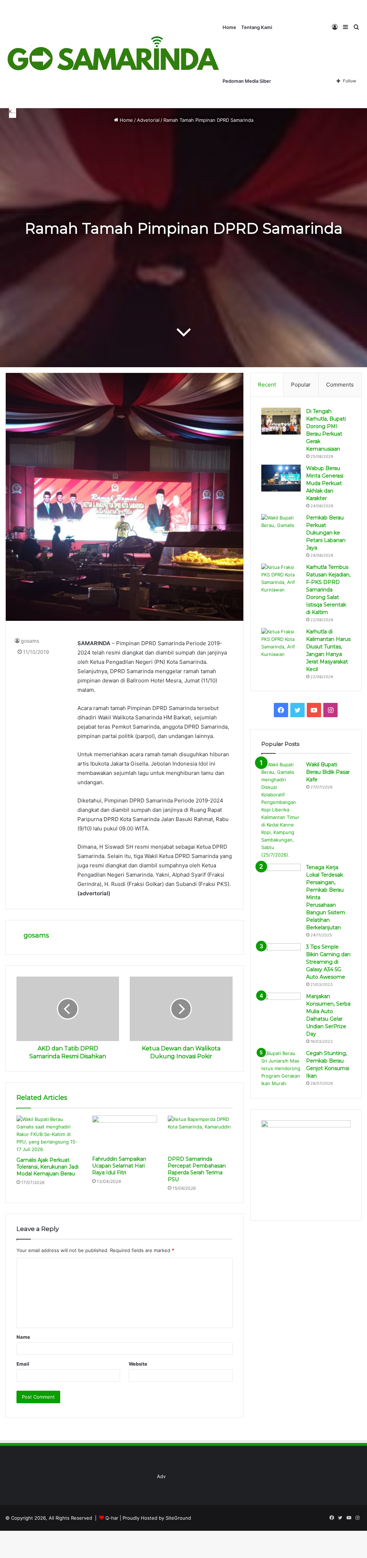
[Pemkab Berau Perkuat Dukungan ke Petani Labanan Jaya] (281, 527)
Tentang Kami (256, 27)
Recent (267, 384)
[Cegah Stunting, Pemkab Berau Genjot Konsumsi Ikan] (281, 1068)
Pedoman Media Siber (247, 81)
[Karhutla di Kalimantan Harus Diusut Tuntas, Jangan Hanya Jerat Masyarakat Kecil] (281, 643)
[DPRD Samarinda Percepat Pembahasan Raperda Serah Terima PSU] (200, 1134)
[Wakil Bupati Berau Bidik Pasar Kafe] (281, 810)
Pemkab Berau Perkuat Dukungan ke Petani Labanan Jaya (325, 532)
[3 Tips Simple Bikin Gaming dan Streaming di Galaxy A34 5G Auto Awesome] (281, 956)
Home (229, 27)
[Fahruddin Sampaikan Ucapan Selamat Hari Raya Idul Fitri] (124, 1134)
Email (22, 1364)
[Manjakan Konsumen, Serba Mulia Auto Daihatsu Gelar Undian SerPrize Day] (281, 1006)
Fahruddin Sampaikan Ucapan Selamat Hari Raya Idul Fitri (119, 1166)
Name (23, 1337)
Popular (301, 384)
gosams (30, 641)
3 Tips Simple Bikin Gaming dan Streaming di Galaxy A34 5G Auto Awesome (328, 962)
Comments (340, 384)
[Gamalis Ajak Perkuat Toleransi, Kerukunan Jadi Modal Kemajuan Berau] (48, 1134)
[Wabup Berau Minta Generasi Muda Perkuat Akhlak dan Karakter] (281, 478)
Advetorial (148, 120)
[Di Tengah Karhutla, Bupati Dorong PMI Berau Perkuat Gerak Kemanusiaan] (281, 421)
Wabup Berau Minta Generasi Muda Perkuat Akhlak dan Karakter (324, 483)
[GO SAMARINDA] (112, 54)
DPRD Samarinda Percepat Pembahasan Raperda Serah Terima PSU (197, 1169)
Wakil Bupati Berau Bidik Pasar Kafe (328, 772)
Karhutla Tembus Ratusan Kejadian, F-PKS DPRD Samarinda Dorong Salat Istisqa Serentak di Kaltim (328, 589)
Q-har (111, 1518)
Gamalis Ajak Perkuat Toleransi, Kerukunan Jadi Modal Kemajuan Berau (47, 1167)
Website (138, 1364)
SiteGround (178, 1518)
